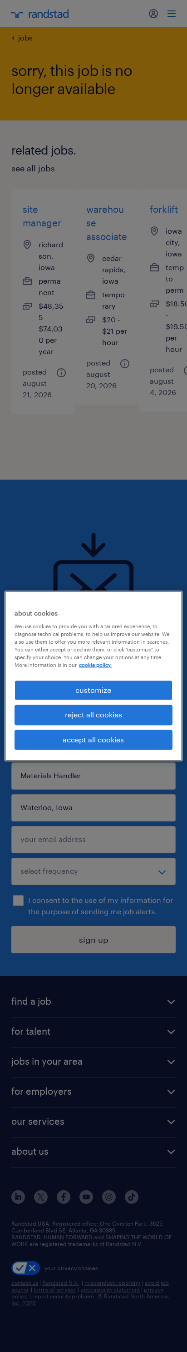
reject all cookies (93, 715)
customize (93, 690)
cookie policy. (95, 665)
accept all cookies (93, 739)
